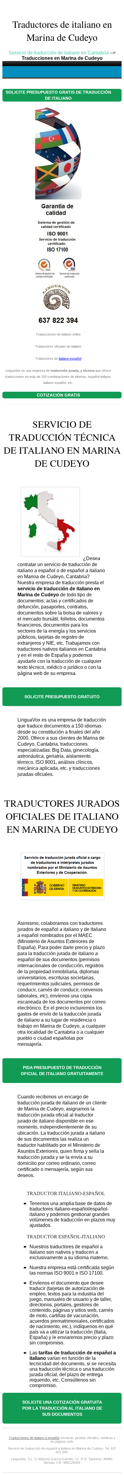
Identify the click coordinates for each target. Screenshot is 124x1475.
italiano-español (70, 358)
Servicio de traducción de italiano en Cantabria (59, 52)
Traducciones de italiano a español (34, 1438)
